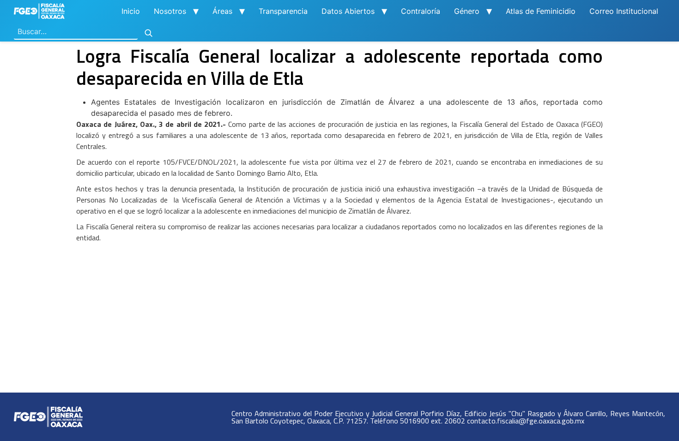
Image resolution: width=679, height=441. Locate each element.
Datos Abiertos (348, 11)
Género (466, 11)
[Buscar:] (76, 32)
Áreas (222, 11)
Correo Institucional (623, 11)
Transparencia (283, 11)
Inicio (130, 11)
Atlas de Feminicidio (541, 11)
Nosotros (170, 11)
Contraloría (420, 11)
